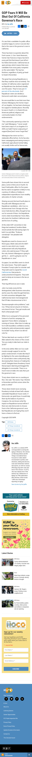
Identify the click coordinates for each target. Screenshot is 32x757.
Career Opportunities (9, 714)
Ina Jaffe (10, 24)
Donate (26, 3)
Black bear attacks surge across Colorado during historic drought (22, 577)
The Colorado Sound (9, 738)
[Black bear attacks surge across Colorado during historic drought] (7, 576)
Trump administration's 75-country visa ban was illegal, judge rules (21, 563)
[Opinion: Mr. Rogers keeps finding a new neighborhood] (7, 590)
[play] (3, 755)
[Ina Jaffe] (6, 446)
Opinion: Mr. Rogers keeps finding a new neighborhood (20, 591)
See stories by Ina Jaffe (19, 484)
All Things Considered (14, 426)
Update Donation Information (12, 730)
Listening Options (8, 710)
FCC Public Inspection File (11, 718)
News (15, 572)
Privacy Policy (7, 722)
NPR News (10, 422)
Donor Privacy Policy (9, 726)
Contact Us (7, 734)
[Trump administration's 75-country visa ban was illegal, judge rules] (7, 562)
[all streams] (29, 754)
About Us (6, 707)
